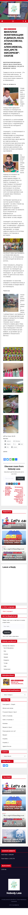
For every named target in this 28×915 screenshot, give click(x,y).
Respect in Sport (7, 727)
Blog (5, 29)
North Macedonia (12, 29)
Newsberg (22, 899)
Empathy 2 (6, 742)
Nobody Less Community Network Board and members (17, 683)
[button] (23, 21)
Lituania (6, 654)
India (5, 666)
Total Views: (4, 854)
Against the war (7, 746)
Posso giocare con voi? (9, 731)
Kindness (5, 723)
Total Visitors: (5, 858)
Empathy (5, 738)
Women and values (8, 708)
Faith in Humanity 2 (8, 719)
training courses (7, 523)
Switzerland (7, 669)
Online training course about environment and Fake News (13, 558)
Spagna (6, 657)
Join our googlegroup (14, 904)
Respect (5, 735)
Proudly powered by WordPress (9, 899)
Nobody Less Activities (12, 538)
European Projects (8, 552)
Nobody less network (9, 645)
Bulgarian (6, 660)
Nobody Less (13, 16)
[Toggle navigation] (13, 21)
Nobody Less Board (19, 680)
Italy (5, 651)
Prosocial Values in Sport (10, 712)
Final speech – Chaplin (9, 704)
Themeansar (14, 901)
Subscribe (20, 478)
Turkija (5, 663)
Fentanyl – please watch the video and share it (14, 840)
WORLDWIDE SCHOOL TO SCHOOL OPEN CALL (13, 542)
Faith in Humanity (7, 716)
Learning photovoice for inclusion (13, 526)
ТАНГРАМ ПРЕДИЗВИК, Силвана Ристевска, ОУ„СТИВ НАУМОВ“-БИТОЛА (8, 491)
